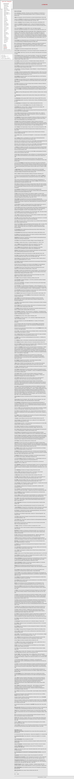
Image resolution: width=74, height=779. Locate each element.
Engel (5, 15)
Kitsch (5, 26)
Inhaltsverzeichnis (7, 49)
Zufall (5, 42)
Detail (5, 11)
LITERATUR (5, 47)
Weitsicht (6, 41)
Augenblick (6, 5)
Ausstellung (6, 6)
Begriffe (5, 7)
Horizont (5, 22)
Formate (5, 17)
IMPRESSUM (5, 48)
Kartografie (6, 25)
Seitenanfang (40, 777)
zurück (45, 777)
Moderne (5, 30)
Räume (5, 35)
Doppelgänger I (7, 12)
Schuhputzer (6, 37)
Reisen (5, 36)
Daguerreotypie (7, 10)
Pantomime (6, 32)
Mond (5, 31)
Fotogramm (6, 20)
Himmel (5, 21)
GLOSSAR (4, 44)
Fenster (5, 16)
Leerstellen (6, 27)
